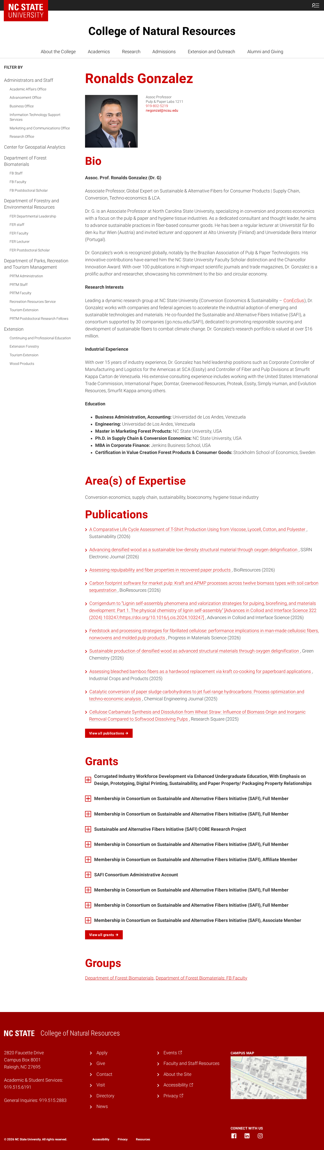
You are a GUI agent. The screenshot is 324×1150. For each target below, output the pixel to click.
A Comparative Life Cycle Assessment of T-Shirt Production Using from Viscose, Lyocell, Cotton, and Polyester (197, 529)
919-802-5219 (157, 106)
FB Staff (16, 173)
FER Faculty (19, 233)
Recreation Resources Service (33, 302)
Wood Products (22, 364)
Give (100, 1063)
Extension (14, 329)
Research (131, 51)
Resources (143, 1139)
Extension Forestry (24, 347)
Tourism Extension (24, 310)
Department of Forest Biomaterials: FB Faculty (201, 978)
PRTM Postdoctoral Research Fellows (39, 318)
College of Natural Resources (162, 31)
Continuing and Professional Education (40, 338)
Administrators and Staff (28, 80)
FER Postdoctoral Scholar (30, 250)
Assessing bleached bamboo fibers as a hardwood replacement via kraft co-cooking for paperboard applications (200, 671)
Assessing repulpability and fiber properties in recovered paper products (160, 569)
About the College (58, 51)
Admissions (164, 51)
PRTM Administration (26, 276)
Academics (99, 51)
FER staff (17, 225)
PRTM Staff (19, 285)
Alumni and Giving (265, 51)
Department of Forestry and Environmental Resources (31, 204)
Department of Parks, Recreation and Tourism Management (36, 264)
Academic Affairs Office (28, 89)
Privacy (123, 1139)
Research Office (22, 137)
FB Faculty (18, 182)
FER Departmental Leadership (33, 216)
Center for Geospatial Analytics (34, 147)
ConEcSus (294, 300)
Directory (105, 1095)
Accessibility (100, 1139)
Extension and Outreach (211, 51)
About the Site (177, 1074)
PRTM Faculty (20, 293)
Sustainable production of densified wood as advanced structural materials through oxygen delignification (194, 650)
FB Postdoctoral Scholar (29, 190)
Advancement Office (25, 98)
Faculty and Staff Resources (191, 1063)
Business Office (22, 106)
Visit (100, 1084)
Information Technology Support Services (35, 117)
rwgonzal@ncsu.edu (162, 110)
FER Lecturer (20, 242)
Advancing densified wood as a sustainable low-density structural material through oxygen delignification (193, 549)
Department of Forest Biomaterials (25, 161)
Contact (104, 1074)
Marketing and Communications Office (40, 128)
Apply (102, 1052)
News (102, 1106)
